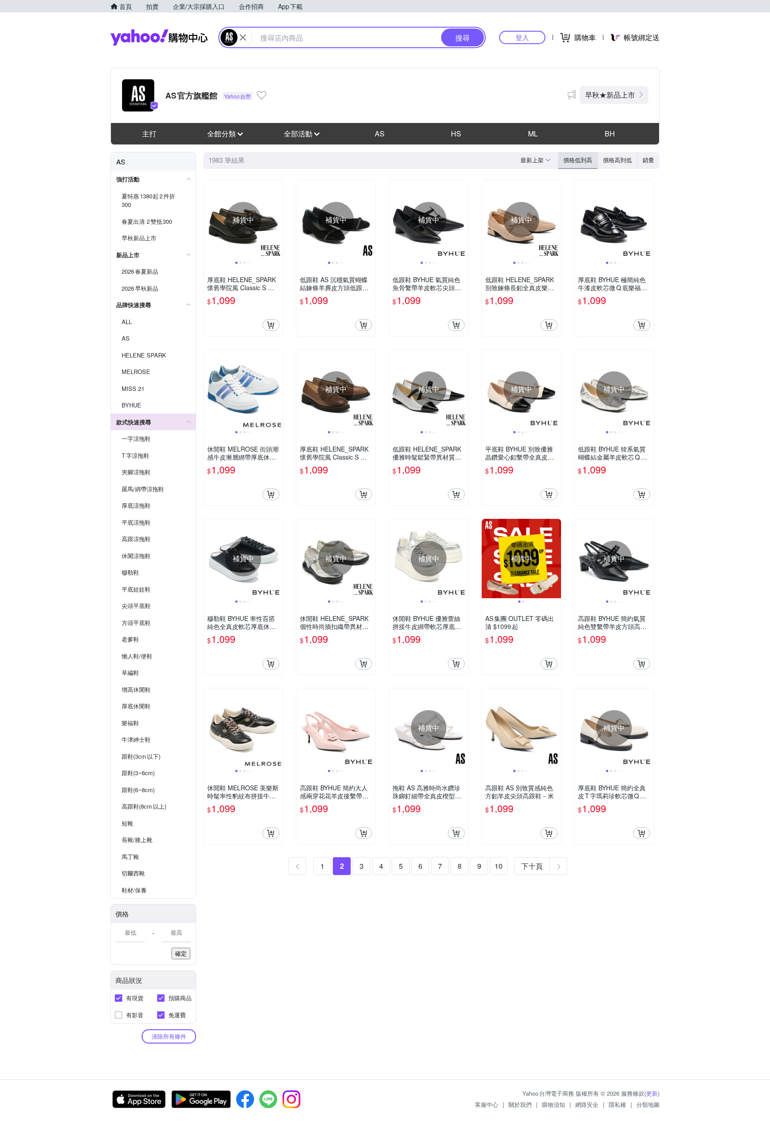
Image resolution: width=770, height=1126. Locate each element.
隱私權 (617, 1104)
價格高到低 (617, 160)
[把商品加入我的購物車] (270, 325)
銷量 (648, 160)
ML (533, 133)
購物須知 (553, 1104)
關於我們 (520, 1104)
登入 (522, 37)
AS (380, 133)
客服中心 (486, 1104)
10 (499, 866)
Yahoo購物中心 (159, 37)
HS (456, 133)
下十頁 (532, 866)
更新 (652, 1093)
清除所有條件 (169, 1036)
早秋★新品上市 (610, 95)
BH (610, 133)
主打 (149, 133)
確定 (181, 953)
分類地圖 (647, 1104)
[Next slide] (277, 220)
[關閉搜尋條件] (243, 37)
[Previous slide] (209, 220)
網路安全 (586, 1104)
